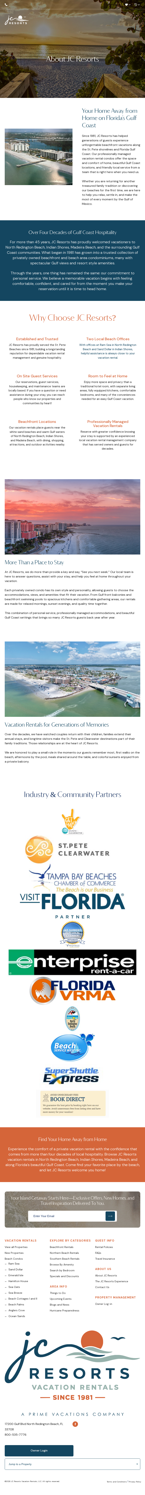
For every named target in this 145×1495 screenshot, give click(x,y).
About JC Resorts (106, 1275)
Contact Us (102, 1287)
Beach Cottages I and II (22, 1298)
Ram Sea (13, 1263)
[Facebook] (75, 1424)
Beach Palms (16, 1304)
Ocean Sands (16, 1316)
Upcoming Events (61, 1298)
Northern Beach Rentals (64, 1253)
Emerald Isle (15, 1275)
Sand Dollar (15, 1269)
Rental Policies (104, 1247)
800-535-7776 (15, 1435)
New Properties (14, 1253)
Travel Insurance (105, 1258)
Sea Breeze (15, 1292)
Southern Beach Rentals (64, 1258)
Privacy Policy (135, 1482)
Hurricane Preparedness (64, 1310)
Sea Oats (14, 1287)
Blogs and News (59, 1304)
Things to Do (58, 1293)
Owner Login (39, 1450)
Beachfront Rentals (61, 1247)
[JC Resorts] (17, 20)
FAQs (98, 1253)
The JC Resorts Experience (111, 1281)
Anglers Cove (16, 1310)
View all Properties (16, 1247)
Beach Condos (14, 1258)
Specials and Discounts (64, 1276)
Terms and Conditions (117, 1482)
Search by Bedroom (62, 1270)
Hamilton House (18, 1281)
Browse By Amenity (62, 1264)
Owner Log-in (103, 1304)
